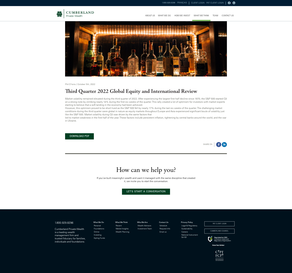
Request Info (165, 229)
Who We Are (142, 222)
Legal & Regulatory (189, 226)
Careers (184, 232)
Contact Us (163, 222)
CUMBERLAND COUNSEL (219, 231)
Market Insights (122, 229)
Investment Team (145, 229)
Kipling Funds (99, 238)
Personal (97, 226)
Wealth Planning (122, 232)
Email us (163, 232)
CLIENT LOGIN (197, 3)
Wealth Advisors (144, 226)
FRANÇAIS (182, 3)
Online (96, 232)
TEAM (215, 16)
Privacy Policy (187, 222)
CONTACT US (228, 16)
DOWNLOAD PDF (79, 136)
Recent (119, 226)
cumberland (77, 13)
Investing (97, 235)
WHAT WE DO (164, 16)
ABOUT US (150, 16)
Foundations (99, 229)
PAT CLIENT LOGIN (215, 3)
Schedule (163, 226)
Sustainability (186, 229)
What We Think (121, 222)
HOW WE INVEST (182, 16)
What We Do (98, 222)
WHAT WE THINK (201, 16)
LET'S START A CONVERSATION (146, 191)
